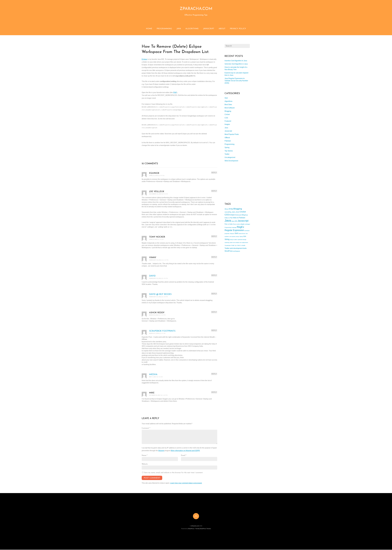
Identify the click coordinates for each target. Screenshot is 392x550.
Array (231, 209)
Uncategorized (230, 157)
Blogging (228, 111)
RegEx (240, 227)
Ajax (226, 98)
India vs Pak (228, 218)
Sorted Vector (241, 233)
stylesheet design (242, 239)
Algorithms (192, 29)
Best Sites (228, 104)
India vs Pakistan (239, 218)
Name (144, 455)
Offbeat (227, 137)
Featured (228, 121)
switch (231, 242)
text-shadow (236, 242)
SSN (244, 236)
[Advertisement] (240, 182)
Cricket (227, 114)
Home (149, 29)
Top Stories (229, 151)
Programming (164, 29)
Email (183, 455)
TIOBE (232, 245)
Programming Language (230, 227)
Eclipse (144, 59)
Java (179, 29)
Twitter (227, 154)
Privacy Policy (238, 29)
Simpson (232, 233)
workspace (236, 251)
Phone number (236, 224)
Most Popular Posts (232, 134)
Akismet (161, 450)
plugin (242, 224)
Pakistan (228, 141)
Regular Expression (234, 230)
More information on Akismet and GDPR (185, 450)
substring (227, 242)
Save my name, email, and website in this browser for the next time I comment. (173, 472)
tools (243, 245)
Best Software (230, 108)
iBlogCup (245, 215)
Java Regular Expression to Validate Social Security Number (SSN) (236, 81)
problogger (247, 224)
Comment (146, 428)
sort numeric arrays (234, 236)
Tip (235, 245)
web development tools (238, 248)
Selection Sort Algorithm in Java (236, 64)
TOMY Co (239, 245)
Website (145, 464)
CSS (226, 118)
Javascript (208, 29)
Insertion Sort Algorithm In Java (236, 61)
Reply (214, 173)
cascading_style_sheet (232, 212)
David (152, 276)
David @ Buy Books (160, 294)
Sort (236, 233)
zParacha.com (195, 526)
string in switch (233, 239)
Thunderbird (228, 245)
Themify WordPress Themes (203, 528)
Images (227, 124)
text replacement (244, 242)
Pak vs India (228, 224)
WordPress (229, 251)
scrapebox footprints (162, 331)
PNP (175, 92)
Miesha (153, 374)
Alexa (226, 209)
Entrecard (238, 215)
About (222, 29)
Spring (227, 147)
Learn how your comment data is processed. (186, 483)
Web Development (231, 161)
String (227, 239)
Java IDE (234, 221)
